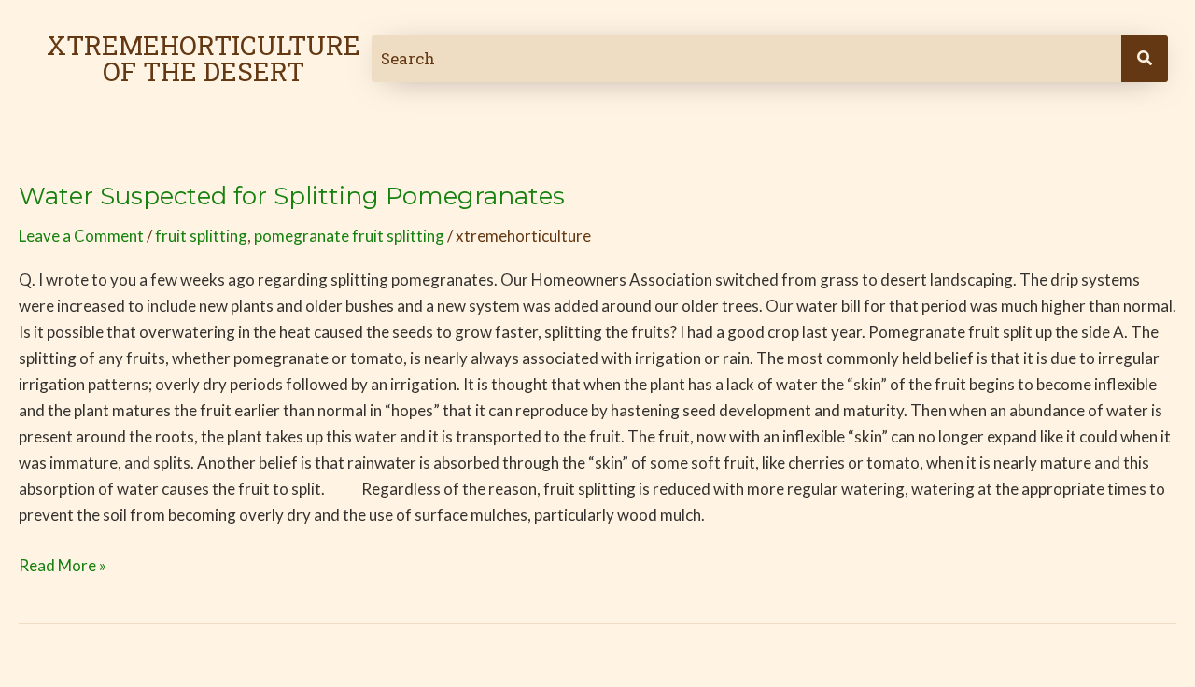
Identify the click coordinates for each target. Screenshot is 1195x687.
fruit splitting (201, 235)
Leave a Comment (81, 235)
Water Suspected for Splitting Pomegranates (292, 196)
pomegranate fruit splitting (349, 235)
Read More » (62, 564)
